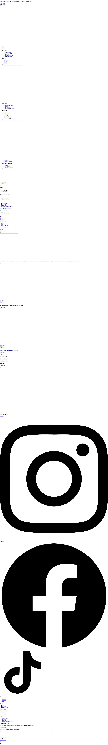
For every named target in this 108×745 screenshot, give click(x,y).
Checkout (4, 713)
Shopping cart (4, 711)
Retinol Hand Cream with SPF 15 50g (9, 350)
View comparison (3, 740)
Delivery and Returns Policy (7, 721)
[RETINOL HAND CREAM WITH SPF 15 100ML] (13, 298)
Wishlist (3, 712)
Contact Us (4, 700)
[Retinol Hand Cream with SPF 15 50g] (13, 343)
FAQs (3, 701)
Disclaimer (4, 719)
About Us (4, 699)
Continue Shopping (5, 199)
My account (4, 706)
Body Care (4, 224)
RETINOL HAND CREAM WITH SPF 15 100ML (11, 305)
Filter (1, 229)
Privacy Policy (4, 718)
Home (3, 223)
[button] (2, 302)
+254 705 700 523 (4, 414)
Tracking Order (5, 707)
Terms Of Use (4, 720)
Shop (3, 705)
